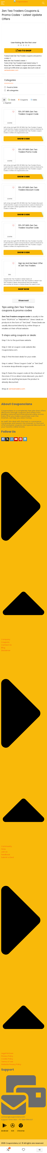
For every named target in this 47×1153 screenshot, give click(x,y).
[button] (23, 544)
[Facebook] (3, 439)
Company (5, 639)
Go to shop (24, 50)
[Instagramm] (12, 439)
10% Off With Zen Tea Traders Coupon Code (28, 112)
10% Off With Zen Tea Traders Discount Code (28, 188)
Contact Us (6, 645)
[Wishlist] (23, 1149)
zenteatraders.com (11, 70)
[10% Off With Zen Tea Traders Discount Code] (10, 191)
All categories (12, 90)
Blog (3, 647)
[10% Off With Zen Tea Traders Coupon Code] (10, 115)
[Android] (5, 1125)
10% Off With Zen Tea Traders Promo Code (27, 150)
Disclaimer (5, 650)
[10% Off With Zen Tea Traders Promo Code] (10, 153)
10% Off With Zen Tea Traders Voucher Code (28, 226)
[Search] (43, 3)
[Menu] (3, 3)
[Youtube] (16, 439)
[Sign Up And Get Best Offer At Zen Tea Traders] (10, 267)
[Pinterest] (20, 439)
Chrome (20, 1130)
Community (6, 846)
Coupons (5, 642)
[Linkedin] (25, 439)
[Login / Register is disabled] (39, 1150)
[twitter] (7, 439)
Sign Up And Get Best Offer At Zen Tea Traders (30, 264)
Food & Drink (12, 87)
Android (4, 1130)
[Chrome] (21, 1125)
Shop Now (23, 289)
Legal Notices (7, 1053)
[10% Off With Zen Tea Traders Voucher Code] (10, 229)
